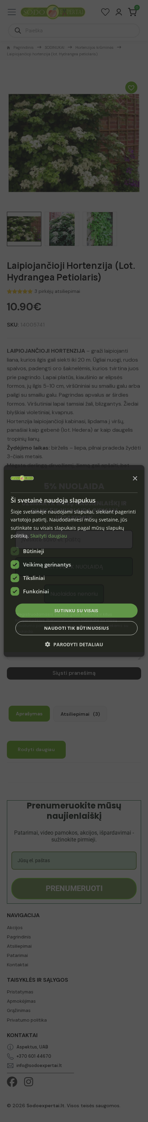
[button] (74, 644)
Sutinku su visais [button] (76, 610)
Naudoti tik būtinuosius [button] (76, 628)
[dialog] (74, 561)
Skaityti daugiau (48, 535)
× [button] (134, 478)
